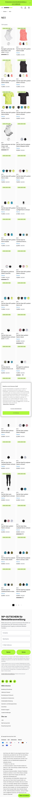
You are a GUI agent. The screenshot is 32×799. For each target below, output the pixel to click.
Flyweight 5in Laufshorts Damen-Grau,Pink (7, 272)
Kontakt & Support (5, 709)
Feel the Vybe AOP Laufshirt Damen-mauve (23, 177)
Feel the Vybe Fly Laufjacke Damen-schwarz (23, 463)
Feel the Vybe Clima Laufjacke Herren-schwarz (23, 527)
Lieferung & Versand (5, 692)
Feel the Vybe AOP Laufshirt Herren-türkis (8, 177)
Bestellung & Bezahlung (6, 689)
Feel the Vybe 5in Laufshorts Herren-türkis (7, 590)
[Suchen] (21, 7)
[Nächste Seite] (21, 605)
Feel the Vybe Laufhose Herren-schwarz (7, 431)
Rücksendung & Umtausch (7, 695)
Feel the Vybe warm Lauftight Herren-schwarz (8, 495)
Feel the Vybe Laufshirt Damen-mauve (22, 336)
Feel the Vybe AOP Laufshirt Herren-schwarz (23, 113)
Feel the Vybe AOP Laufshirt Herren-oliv (23, 304)
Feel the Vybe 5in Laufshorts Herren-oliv (7, 367)
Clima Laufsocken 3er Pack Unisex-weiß (8, 145)
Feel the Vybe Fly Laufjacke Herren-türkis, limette (8, 558)
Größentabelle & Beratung (7, 701)
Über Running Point (5, 723)
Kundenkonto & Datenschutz (7, 698)
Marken (5, 11)
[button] (2, 7)
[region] (16, 399)
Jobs (2, 720)
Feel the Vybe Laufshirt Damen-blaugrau (22, 431)
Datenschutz (14, 739)
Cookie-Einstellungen (6, 712)
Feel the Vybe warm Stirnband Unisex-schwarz (8, 336)
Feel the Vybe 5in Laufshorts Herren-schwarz (21, 241)
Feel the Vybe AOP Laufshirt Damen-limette (8, 81)
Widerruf (20, 739)
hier (19, 401)
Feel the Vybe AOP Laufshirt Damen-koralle (23, 49)
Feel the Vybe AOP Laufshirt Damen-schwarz (23, 81)
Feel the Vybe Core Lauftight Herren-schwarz (23, 208)
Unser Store (3, 706)
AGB (9, 739)
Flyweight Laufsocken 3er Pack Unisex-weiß (8, 49)
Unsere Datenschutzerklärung (8, 673)
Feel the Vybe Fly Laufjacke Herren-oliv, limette (23, 590)
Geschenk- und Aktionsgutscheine (9, 703)
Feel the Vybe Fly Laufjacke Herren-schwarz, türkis (23, 558)
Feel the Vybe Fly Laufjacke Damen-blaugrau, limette (23, 145)
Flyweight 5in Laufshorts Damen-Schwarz (22, 367)
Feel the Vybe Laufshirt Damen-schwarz (7, 527)
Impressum (3, 739)
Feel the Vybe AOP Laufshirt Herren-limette (8, 113)
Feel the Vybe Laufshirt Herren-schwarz (22, 495)
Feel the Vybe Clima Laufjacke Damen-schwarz (8, 463)
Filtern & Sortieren (24, 795)
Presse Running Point (6, 726)
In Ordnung (16, 412)
